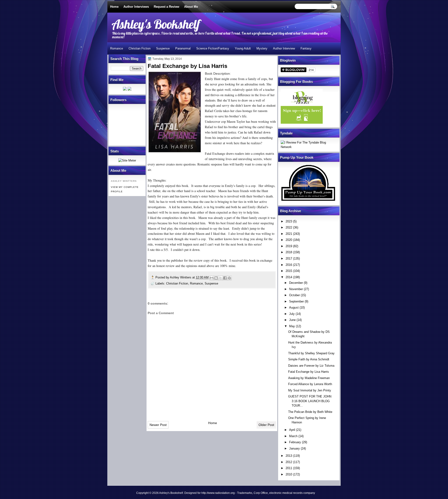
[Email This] (211, 278)
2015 (289, 271)
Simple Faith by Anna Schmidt (308, 359)
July (292, 314)
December (296, 283)
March (293, 436)
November (296, 289)
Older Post (266, 425)
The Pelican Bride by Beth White (310, 412)
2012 (289, 462)
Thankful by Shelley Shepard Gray (311, 353)
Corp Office (261, 493)
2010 (289, 474)
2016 (289, 265)
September (296, 301)
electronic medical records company (292, 493)
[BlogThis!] (216, 278)
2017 (289, 258)
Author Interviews (136, 6)
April (292, 430)
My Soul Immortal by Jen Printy (309, 390)
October (294, 295)
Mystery (261, 48)
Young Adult (243, 48)
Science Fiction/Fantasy (212, 48)
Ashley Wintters (181, 277)
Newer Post (158, 425)
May (292, 326)
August (294, 307)
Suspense (163, 48)
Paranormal (183, 48)
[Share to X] (220, 278)
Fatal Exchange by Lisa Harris (308, 371)
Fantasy (306, 48)
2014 (289, 277)
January (294, 448)
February (295, 442)
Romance (116, 48)
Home (114, 6)
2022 (289, 227)
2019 (289, 246)
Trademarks (244, 493)
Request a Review (166, 6)
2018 (289, 252)
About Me (191, 6)
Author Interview (284, 48)
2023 (289, 221)
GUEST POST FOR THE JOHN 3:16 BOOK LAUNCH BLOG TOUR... (309, 401)
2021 (289, 233)
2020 (289, 240)
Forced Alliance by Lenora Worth (310, 384)
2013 (289, 455)
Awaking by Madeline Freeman (309, 378)
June (292, 320)
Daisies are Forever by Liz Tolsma (311, 365)
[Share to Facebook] (225, 278)
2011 (289, 468)
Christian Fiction (139, 48)
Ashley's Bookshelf (156, 24)
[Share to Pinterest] (229, 278)
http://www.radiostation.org (218, 493)
